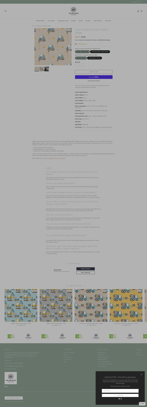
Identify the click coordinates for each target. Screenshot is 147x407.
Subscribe (120, 395)
